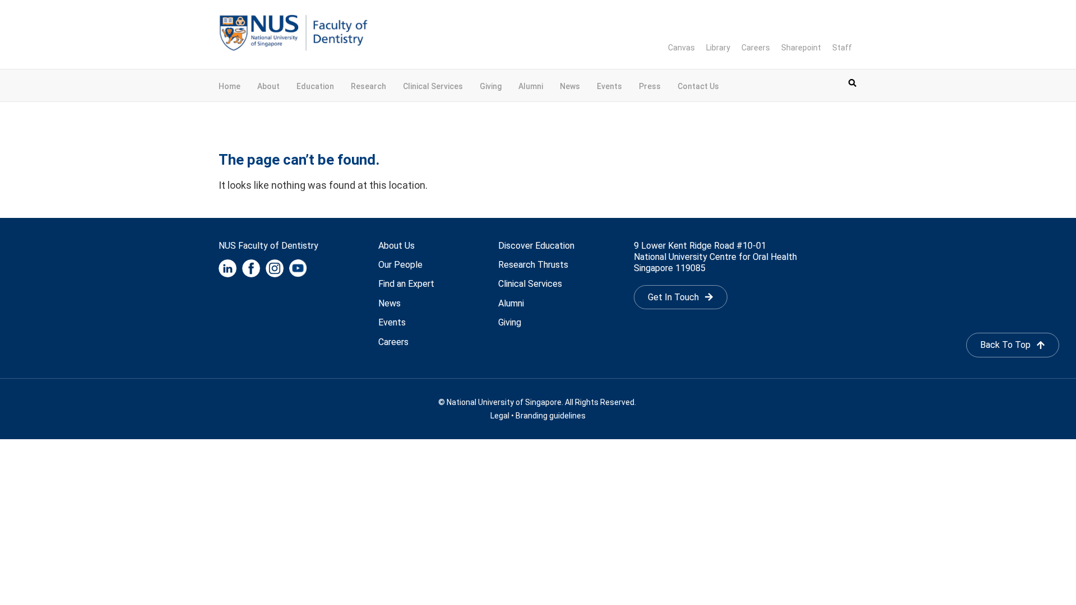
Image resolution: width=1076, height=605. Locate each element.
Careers (755, 48)
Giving (491, 86)
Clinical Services (433, 86)
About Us (396, 245)
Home (229, 86)
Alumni (530, 86)
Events (609, 86)
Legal (499, 415)
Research (368, 86)
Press (650, 86)
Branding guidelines (551, 415)
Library (718, 48)
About (268, 86)
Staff (842, 48)
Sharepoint (801, 48)
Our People (400, 264)
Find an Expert (406, 283)
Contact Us (698, 86)
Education (315, 86)
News (570, 86)
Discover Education (536, 245)
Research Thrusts (533, 264)
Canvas (681, 48)
